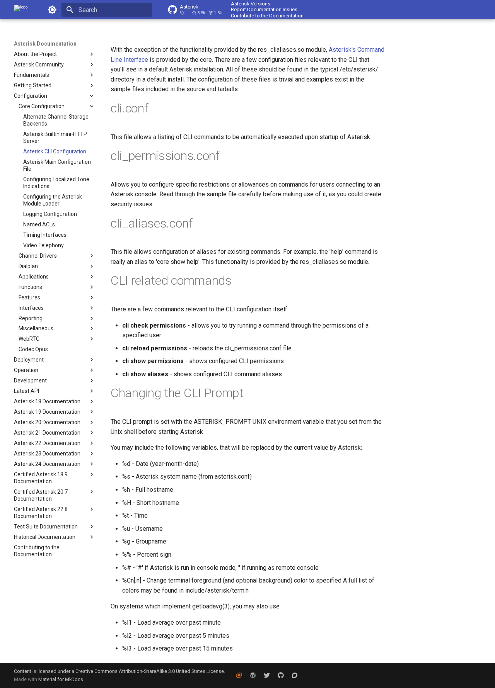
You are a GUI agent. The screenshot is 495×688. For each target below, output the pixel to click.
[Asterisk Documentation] (21, 9)
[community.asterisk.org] (294, 675)
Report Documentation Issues (264, 9)
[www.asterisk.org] (239, 675)
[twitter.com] (267, 675)
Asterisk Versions (250, 4)
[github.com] (281, 675)
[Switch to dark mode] (52, 9)
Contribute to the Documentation (267, 16)
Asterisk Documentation (45, 44)
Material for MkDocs (60, 679)
